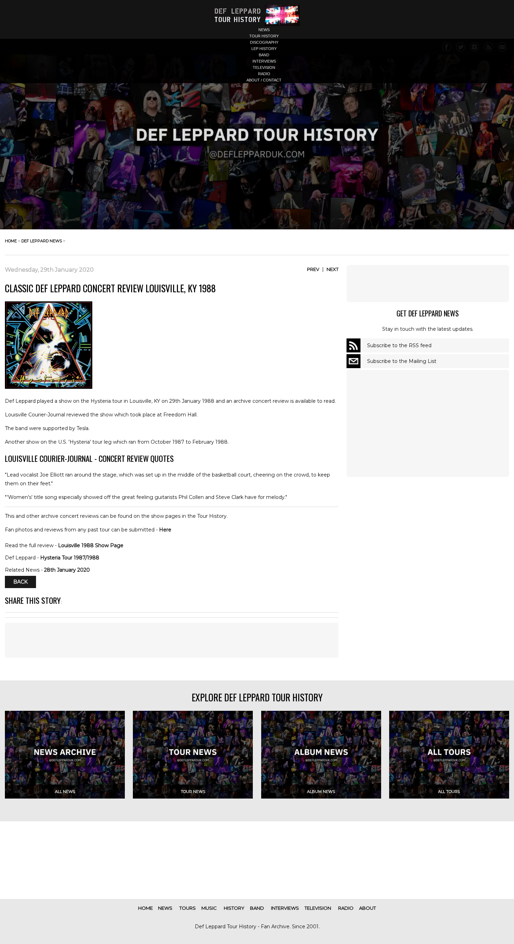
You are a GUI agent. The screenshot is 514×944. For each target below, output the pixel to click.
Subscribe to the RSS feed (399, 345)
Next (332, 269)
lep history (264, 49)
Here (165, 530)
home (11, 240)
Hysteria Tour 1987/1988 (69, 558)
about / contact (264, 80)
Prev (313, 269)
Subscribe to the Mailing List (401, 361)
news (264, 30)
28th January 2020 (67, 570)
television (264, 67)
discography (264, 42)
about (367, 908)
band (264, 55)
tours (187, 908)
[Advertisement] (428, 283)
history (234, 908)
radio (264, 74)
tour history (264, 36)
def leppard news (41, 240)
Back (20, 582)
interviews (264, 61)
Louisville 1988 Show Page (90, 545)
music (209, 908)
